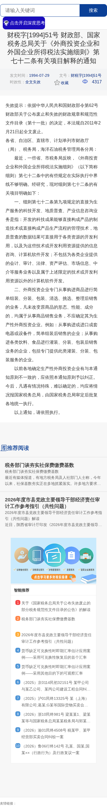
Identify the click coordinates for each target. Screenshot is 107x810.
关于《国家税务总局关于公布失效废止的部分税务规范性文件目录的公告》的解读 (56, 606)
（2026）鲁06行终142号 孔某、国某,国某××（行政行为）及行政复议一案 (55, 749)
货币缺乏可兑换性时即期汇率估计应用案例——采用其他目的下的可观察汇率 (56, 669)
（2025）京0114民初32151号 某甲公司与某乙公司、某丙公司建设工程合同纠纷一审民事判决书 (56, 686)
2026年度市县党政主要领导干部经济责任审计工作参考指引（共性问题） (56, 638)
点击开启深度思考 (27, 23)
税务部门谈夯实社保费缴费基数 (48, 619)
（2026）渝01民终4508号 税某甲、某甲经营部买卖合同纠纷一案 (56, 733)
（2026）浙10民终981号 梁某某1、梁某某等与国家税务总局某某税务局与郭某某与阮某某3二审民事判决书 (56, 718)
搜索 (93, 10)
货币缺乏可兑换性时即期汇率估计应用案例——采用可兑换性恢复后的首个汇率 (56, 654)
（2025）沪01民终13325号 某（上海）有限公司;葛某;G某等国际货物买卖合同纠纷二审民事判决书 (55, 702)
